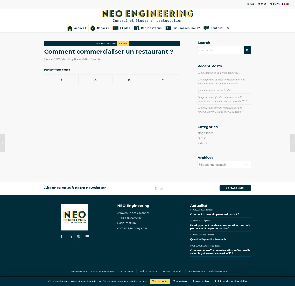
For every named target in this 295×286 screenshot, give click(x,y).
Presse (261, 4)
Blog (250, 4)
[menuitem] (251, 4)
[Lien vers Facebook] (61, 236)
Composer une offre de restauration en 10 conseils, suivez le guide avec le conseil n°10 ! (220, 252)
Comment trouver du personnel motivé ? (219, 72)
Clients (274, 4)
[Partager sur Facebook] (61, 79)
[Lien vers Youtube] (87, 236)
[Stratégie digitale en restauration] (2, 143)
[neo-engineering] (147, 16)
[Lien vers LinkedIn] (70, 236)
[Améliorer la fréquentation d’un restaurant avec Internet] (292, 143)
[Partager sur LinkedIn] (129, 79)
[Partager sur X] (95, 79)
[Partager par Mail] (163, 79)
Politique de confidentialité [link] (231, 281)
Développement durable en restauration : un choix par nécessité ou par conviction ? (220, 227)
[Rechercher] (227, 28)
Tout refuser (180, 281)
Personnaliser (201, 281)
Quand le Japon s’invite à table (214, 90)
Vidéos (86, 59)
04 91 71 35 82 (126, 223)
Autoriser (122, 43)
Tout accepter (160, 281)
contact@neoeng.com (132, 228)
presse (202, 138)
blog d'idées (74, 59)
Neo (99, 59)
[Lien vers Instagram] (78, 236)
